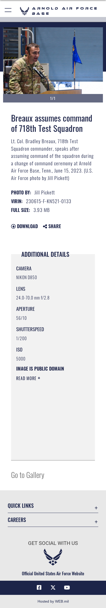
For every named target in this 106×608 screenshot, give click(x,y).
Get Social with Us (53, 543)
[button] (8, 11)
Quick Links (21, 505)
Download (27, 226)
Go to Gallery (27, 474)
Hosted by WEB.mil (53, 601)
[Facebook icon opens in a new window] (39, 588)
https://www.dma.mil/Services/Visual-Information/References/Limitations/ (47, 450)
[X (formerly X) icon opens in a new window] (53, 588)
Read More (27, 378)
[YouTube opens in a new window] (67, 588)
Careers (17, 520)
